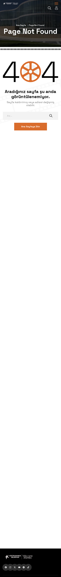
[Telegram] (23, 567)
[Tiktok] (28, 567)
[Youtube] (19, 567)
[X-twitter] (14, 567)
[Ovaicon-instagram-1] (10, 567)
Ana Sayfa (21, 25)
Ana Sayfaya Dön (30, 126)
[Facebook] (5, 567)
